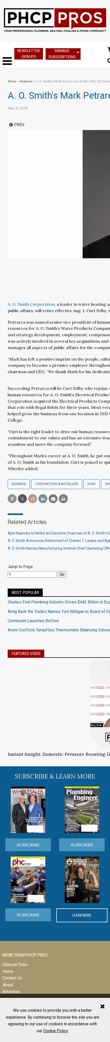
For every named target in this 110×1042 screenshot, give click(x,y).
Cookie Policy (55, 1030)
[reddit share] (32, 499)
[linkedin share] (42, 499)
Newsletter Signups (28, 54)
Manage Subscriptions (62, 54)
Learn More (81, 915)
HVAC (91, 484)
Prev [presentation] (19, 124)
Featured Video (26, 653)
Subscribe (28, 844)
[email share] (53, 499)
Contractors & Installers (56, 484)
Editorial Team (15, 964)
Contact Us (12, 978)
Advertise (11, 991)
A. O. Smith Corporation (31, 304)
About (8, 985)
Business (26, 81)
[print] (63, 499)
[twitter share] (22, 499)
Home (12, 81)
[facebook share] (12, 499)
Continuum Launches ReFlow (33, 620)
